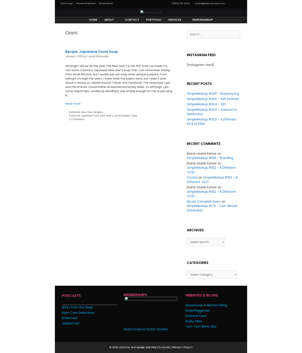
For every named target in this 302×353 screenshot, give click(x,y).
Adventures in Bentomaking (206, 305)
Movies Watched (86, 3)
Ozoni (117, 115)
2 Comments (76, 119)
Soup (134, 115)
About (109, 20)
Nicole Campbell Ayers (204, 201)
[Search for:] (213, 34)
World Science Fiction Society (146, 329)
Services (174, 20)
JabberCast (71, 323)
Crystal (192, 177)
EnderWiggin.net (197, 311)
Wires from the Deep (77, 307)
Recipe (126, 115)
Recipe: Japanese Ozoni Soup (91, 51)
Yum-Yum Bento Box (200, 326)
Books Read (106, 3)
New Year (86, 112)
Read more (73, 104)
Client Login (66, 3)
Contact (132, 20)
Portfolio (153, 20)
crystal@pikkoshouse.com (210, 3)
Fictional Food (195, 316)
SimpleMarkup (202, 20)
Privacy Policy (182, 347)
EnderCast (69, 318)
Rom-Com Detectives (78, 313)
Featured (74, 112)
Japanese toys (90, 115)
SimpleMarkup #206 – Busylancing (213, 94)
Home (93, 20)
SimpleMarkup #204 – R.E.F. (207, 104)
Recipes (98, 112)
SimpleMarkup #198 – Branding (210, 158)
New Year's (106, 115)
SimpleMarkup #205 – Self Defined (213, 99)
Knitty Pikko (193, 321)
